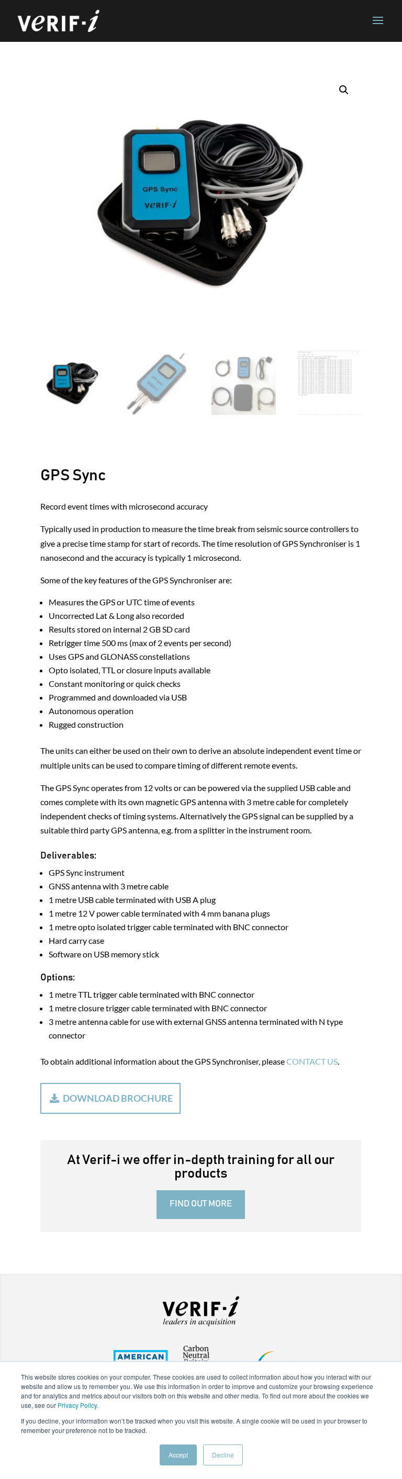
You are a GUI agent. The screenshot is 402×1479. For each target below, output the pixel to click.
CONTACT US (312, 1061)
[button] (343, 90)
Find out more (201, 1204)
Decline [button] (223, 1454)
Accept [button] (178, 1454)
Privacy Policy (77, 1405)
